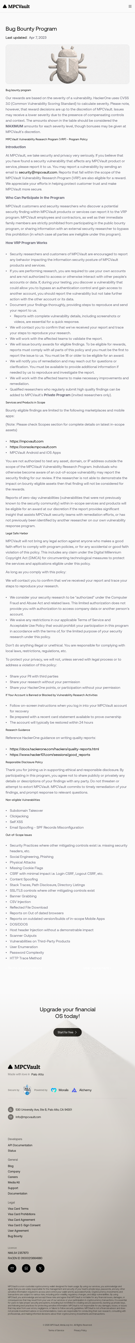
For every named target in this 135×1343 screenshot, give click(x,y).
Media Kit (14, 1182)
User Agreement (18, 1230)
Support (13, 1188)
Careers (13, 1176)
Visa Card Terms (18, 1208)
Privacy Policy (80, 1330)
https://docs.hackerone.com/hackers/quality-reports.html (54, 749)
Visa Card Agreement (21, 1219)
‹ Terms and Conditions (24, 968)
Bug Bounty (15, 1236)
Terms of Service (56, 1330)
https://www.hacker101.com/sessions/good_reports (50, 755)
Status (12, 1150)
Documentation (17, 1193)
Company (14, 1171)
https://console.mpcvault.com (33, 447)
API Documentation (20, 1145)
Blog (11, 1166)
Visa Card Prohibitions (21, 1214)
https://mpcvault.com (26, 441)
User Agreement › (97, 968)
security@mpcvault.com (38, 172)
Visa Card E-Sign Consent (24, 1225)
